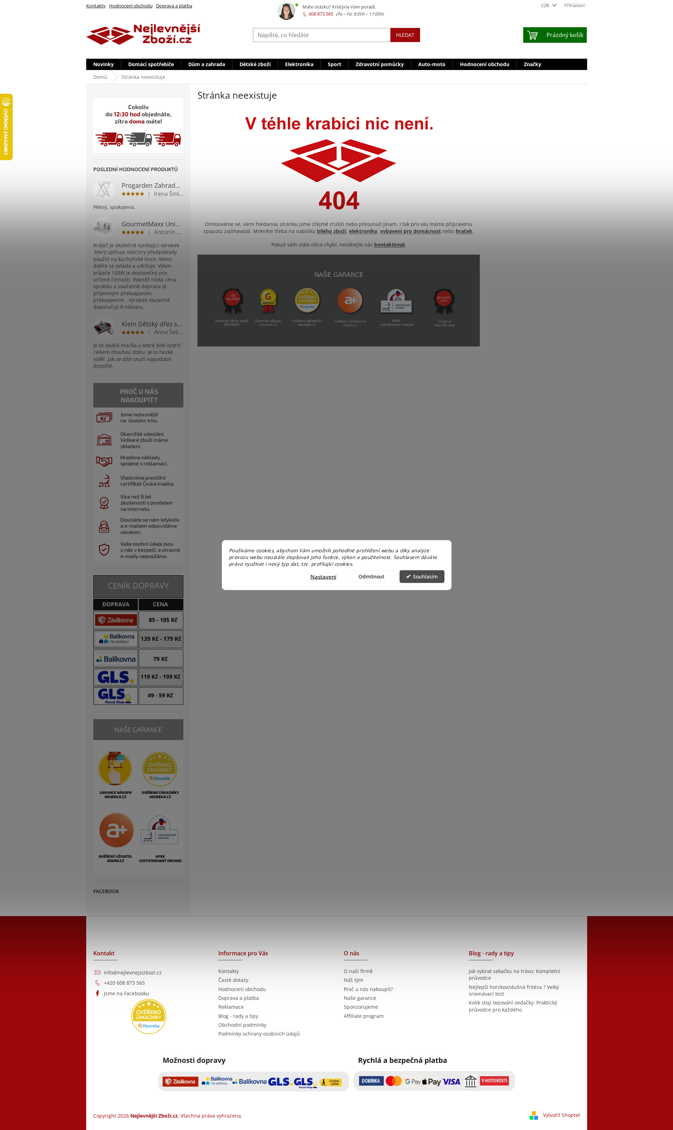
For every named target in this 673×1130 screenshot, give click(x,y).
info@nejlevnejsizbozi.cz (133, 972)
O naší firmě (358, 971)
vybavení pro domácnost (410, 231)
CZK (545, 5)
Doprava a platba (174, 5)
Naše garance (360, 998)
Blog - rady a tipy (238, 1016)
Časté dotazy (233, 980)
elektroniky (363, 231)
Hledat (405, 34)
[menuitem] (103, 64)
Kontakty (96, 5)
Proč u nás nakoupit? (368, 989)
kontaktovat (389, 244)
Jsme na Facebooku (126, 993)
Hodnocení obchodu (131, 5)
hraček (464, 231)
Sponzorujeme (361, 1006)
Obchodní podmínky (242, 1024)
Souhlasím (425, 576)
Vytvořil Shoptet (561, 1115)
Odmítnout (371, 576)
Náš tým (353, 980)
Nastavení (323, 576)
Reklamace (231, 1006)
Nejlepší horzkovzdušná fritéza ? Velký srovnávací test (514, 990)
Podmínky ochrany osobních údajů (259, 1033)
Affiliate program (364, 1016)
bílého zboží (331, 231)
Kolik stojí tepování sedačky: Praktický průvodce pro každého (513, 1006)
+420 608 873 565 (124, 982)
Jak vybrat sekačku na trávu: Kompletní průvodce (514, 974)
